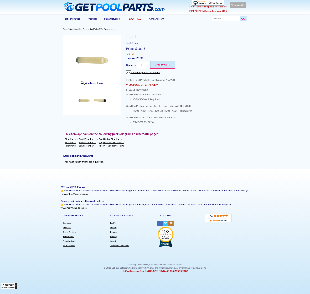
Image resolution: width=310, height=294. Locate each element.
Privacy (113, 236)
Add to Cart (162, 64)
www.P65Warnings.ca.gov (76, 193)
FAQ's (113, 223)
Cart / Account (157, 18)
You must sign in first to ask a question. (84, 161)
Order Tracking (69, 232)
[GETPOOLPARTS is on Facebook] (160, 223)
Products (92, 18)
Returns (113, 232)
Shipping (113, 227)
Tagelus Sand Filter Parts (111, 142)
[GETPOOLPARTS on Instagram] (171, 223)
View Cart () (239, 5)
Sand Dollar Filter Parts (99, 29)
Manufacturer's (112, 18)
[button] (9, 286)
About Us (67, 227)
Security (113, 241)
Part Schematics (72, 18)
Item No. (131, 58)
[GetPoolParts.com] (125, 6)
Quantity (131, 65)
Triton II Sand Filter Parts (111, 145)
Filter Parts (67, 29)
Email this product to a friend (145, 72)
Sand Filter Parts (80, 29)
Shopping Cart (69, 241)
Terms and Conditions (119, 245)
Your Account (69, 245)
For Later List (68, 236)
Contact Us (67, 223)
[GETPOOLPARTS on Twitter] (165, 223)
